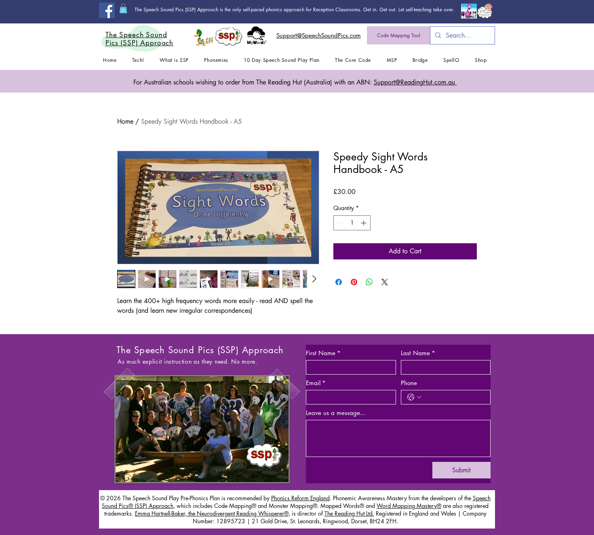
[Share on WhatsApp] (369, 282)
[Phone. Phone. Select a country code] (414, 397)
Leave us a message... (336, 413)
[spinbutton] (352, 223)
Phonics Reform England (300, 498)
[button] (123, 8)
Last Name (418, 353)
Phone (409, 383)
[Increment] (364, 223)
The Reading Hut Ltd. (349, 513)
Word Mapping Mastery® (409, 506)
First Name (323, 353)
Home (125, 121)
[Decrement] (340, 223)
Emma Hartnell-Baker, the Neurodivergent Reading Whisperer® (212, 513)
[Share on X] (385, 282)
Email (316, 383)
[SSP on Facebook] (107, 10)
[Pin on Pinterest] (354, 282)
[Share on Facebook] (338, 282)
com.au (415, 82)
